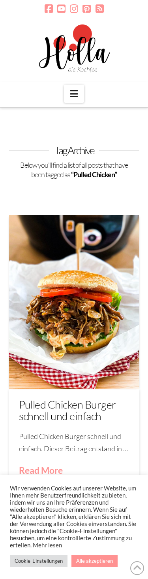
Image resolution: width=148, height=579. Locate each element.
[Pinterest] (86, 8)
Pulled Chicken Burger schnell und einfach (67, 410)
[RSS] (100, 8)
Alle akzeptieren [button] (94, 561)
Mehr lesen (47, 545)
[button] (74, 94)
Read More (41, 470)
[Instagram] (74, 8)
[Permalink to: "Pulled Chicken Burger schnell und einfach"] (74, 302)
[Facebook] (49, 8)
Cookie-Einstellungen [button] (39, 561)
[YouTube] (61, 8)
